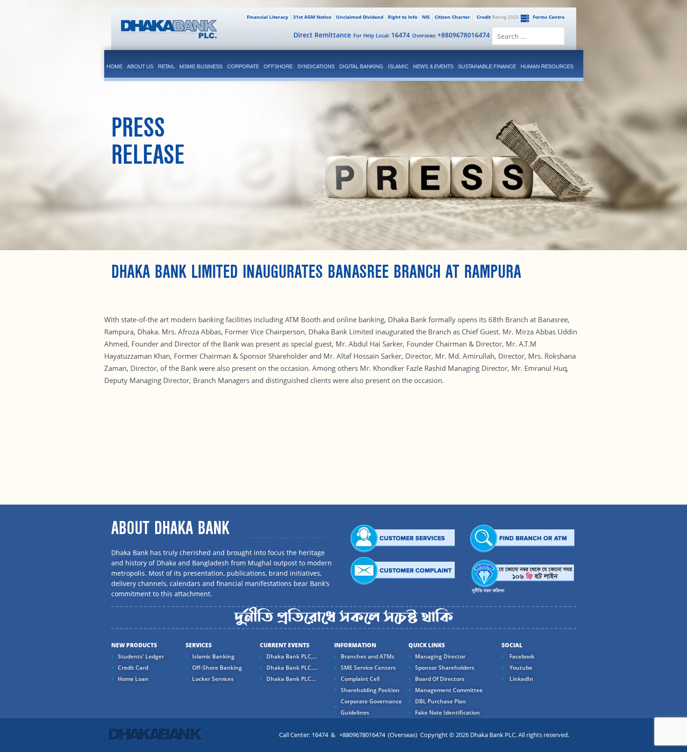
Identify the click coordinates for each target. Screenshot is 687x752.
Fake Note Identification (447, 712)
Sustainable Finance (487, 66)
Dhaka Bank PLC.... (291, 668)
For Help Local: (381, 34)
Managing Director (440, 656)
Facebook (521, 656)
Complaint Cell (360, 679)
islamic (398, 66)
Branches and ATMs (367, 656)
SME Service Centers (368, 668)
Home (114, 66)
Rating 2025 (498, 17)
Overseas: (451, 34)
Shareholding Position (370, 690)
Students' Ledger (141, 656)
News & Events (433, 66)
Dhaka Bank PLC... (290, 679)
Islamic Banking (213, 656)
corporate (243, 66)
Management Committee (449, 690)
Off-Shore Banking (217, 668)
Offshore (278, 66)
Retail (166, 66)
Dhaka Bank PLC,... (291, 656)
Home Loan (133, 679)
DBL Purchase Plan (440, 701)
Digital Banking (361, 66)
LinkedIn (520, 679)
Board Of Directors (440, 679)
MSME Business (200, 66)
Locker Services (213, 679)
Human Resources (547, 66)
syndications (316, 66)
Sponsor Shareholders (444, 668)
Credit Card (133, 668)
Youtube (520, 668)
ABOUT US (140, 66)
